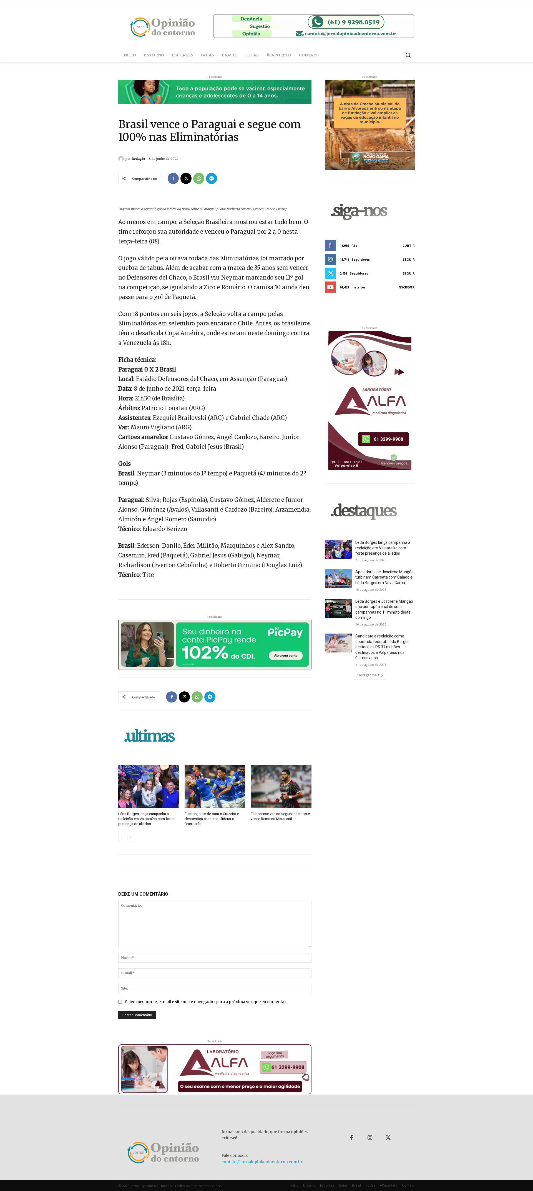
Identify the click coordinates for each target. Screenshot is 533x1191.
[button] (408, 55)
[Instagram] (370, 1138)
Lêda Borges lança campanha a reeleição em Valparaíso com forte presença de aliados (146, 819)
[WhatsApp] (198, 178)
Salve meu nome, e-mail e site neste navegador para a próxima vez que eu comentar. (206, 1001)
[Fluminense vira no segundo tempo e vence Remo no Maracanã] (281, 786)
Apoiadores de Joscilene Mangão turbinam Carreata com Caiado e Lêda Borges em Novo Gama (384, 577)
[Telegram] (211, 178)
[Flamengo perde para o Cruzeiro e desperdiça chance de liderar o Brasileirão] (215, 786)
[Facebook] (173, 178)
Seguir (409, 259)
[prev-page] (121, 837)
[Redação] (121, 158)
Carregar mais (368, 675)
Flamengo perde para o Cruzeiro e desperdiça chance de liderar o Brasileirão (212, 819)
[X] (186, 178)
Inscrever (406, 287)
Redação (138, 159)
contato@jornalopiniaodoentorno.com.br (262, 1161)
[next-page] (130, 837)
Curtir (409, 245)
